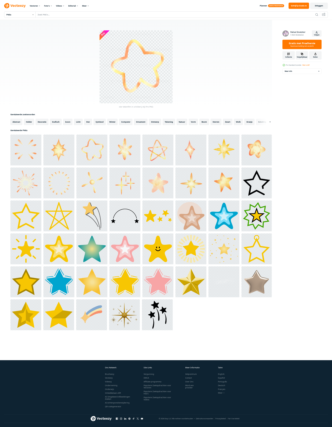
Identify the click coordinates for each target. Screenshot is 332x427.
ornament (140, 122)
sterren (216, 122)
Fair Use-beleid (233, 418)
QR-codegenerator (113, 406)
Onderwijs (109, 389)
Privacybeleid (220, 418)
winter (112, 122)
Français (221, 389)
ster (88, 122)
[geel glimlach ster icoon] (157, 248)
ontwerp (155, 122)
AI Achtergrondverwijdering (117, 402)
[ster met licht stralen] (25, 248)
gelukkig (262, 122)
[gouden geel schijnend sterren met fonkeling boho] (223, 248)
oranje (249, 122)
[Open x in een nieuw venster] (138, 418)
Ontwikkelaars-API (113, 393)
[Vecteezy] (15, 5)
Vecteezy (109, 378)
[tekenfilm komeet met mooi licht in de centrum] (91, 314)
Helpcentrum (191, 374)
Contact (188, 378)
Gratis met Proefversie (302, 44)
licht (78, 122)
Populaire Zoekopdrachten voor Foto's (157, 392)
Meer (84, 6)
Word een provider (189, 386)
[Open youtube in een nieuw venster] (142, 418)
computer (125, 122)
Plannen (263, 5)
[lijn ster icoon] (58, 215)
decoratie (42, 122)
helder (29, 122)
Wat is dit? (306, 65)
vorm (193, 122)
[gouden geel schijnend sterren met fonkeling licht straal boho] (190, 248)
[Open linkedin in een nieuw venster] (125, 418)
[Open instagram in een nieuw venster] (121, 418)
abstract (16, 122)
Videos (59, 6)
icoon (67, 122)
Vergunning (149, 374)
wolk (238, 122)
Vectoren (34, 6)
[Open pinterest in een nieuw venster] (129, 418)
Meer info (288, 71)
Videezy (108, 381)
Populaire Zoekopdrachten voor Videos (157, 398)
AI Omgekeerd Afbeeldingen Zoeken (117, 397)
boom (204, 122)
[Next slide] (268, 122)
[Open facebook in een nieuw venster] (117, 418)
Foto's (47, 6)
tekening (169, 122)
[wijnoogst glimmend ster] (190, 281)
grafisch (55, 122)
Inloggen (319, 5)
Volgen (316, 35)
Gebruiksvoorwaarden (204, 418)
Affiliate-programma (152, 381)
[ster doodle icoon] (157, 215)
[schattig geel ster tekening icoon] (256, 248)
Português (222, 381)
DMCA (146, 378)
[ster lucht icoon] (25, 314)
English (221, 374)
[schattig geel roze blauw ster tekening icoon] (190, 215)
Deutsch (221, 385)
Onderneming (111, 385)
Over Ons (189, 381)
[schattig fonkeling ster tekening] (58, 281)
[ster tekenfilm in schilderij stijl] (25, 150)
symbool (100, 122)
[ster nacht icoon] (256, 183)
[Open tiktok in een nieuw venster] (134, 418)
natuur (182, 122)
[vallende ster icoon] (157, 314)
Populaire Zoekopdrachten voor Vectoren (157, 386)
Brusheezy (109, 374)
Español (221, 378)
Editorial (72, 6)
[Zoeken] (316, 14)
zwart (227, 122)
